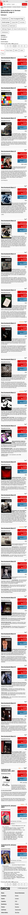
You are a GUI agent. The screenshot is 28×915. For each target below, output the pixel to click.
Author (16, 50)
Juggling (3, 901)
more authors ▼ (4, 36)
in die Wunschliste (23, 67)
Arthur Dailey (4, 912)
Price (3, 53)
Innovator (22, 22)
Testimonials (18, 909)
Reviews (17, 906)
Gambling (3, 895)
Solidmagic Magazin (6, 29)
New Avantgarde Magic (17, 18)
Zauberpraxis (5, 32)
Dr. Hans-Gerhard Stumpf (6, 790)
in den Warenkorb (23, 63)
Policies (17, 904)
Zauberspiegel (6, 22)
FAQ (16, 901)
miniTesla (3, 909)
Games (3, 898)
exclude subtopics (4, 41)
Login (26, 1)
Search (24, 4)
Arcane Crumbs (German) (19, 29)
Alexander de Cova (5, 60)
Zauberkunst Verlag (5, 773)
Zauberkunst (5, 18)
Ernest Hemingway (19, 892)
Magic (2, 892)
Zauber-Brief (15, 22)
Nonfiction (4, 904)
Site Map (17, 912)
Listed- (21, 50)
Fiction (3, 906)
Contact (17, 898)
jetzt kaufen (23, 59)
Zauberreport (12, 25)
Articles (16, 895)
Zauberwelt (4, 25)
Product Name (9, 50)
